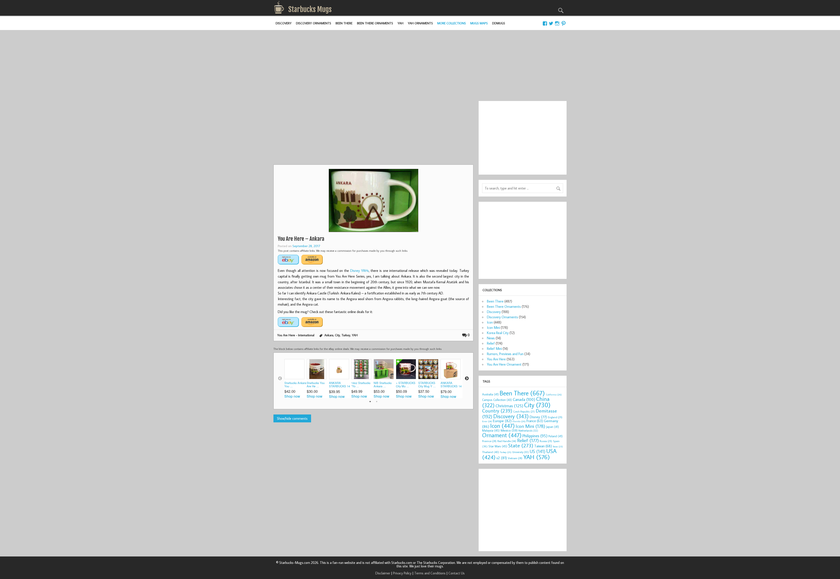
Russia (546, 441)
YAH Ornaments (420, 23)
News (491, 338)
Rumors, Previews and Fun (505, 354)
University (520, 452)
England (555, 417)
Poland (555, 436)
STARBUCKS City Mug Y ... (427, 384)
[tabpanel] (295, 378)
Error (487, 421)
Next (467, 378)
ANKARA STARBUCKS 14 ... (339, 384)
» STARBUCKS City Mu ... (405, 384)
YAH (400, 23)
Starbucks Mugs (310, 9)
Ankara (328, 335)
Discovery (284, 23)
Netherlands (528, 430)
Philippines (535, 435)
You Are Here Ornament (504, 364)
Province (489, 441)
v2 (501, 457)
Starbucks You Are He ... (316, 384)
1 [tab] (370, 401)
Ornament (502, 435)
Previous (280, 378)
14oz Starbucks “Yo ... (360, 384)
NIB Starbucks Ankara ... (383, 384)
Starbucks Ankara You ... (295, 384)
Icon (490, 322)
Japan (552, 427)
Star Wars (497, 446)
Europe (502, 420)
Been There (344, 23)
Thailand (490, 452)
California (554, 394)
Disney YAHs (359, 270)
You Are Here (496, 359)
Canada (524, 399)
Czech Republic (524, 411)
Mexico (509, 430)
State (520, 445)
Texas (558, 446)
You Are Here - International (295, 335)
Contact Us (456, 573)
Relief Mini (494, 348)
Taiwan (543, 446)
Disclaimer (382, 573)
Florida (519, 421)
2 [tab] (376, 401)
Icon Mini (493, 327)
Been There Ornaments (375, 23)
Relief (491, 343)
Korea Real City (498, 333)
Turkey (345, 335)
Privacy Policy (402, 573)
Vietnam (515, 458)
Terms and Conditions (430, 573)
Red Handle (506, 441)
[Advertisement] (420, 63)
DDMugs (498, 23)
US (537, 451)
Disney (538, 416)
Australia (490, 394)
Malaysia (491, 430)
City (337, 335)
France (535, 420)
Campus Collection (497, 400)
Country (497, 410)
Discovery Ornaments (313, 23)
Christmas (509, 405)
